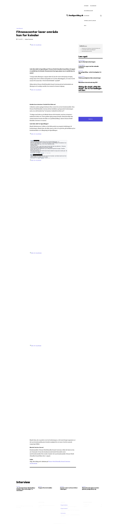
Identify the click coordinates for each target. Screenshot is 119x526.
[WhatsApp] (26, 45)
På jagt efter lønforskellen (45, 487)
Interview (18, 486)
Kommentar (80, 70)
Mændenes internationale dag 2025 (87, 82)
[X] (20, 45)
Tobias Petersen (29, 39)
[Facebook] (17, 45)
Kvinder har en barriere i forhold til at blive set (91, 48)
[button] (101, 15)
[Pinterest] (23, 45)
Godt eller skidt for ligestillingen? (89, 49)
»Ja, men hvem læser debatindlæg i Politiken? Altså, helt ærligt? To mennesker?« (25, 489)
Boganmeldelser (81, 60)
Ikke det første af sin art (87, 51)
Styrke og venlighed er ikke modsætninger (89, 78)
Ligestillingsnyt (19, 28)
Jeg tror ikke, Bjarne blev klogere (86, 62)
